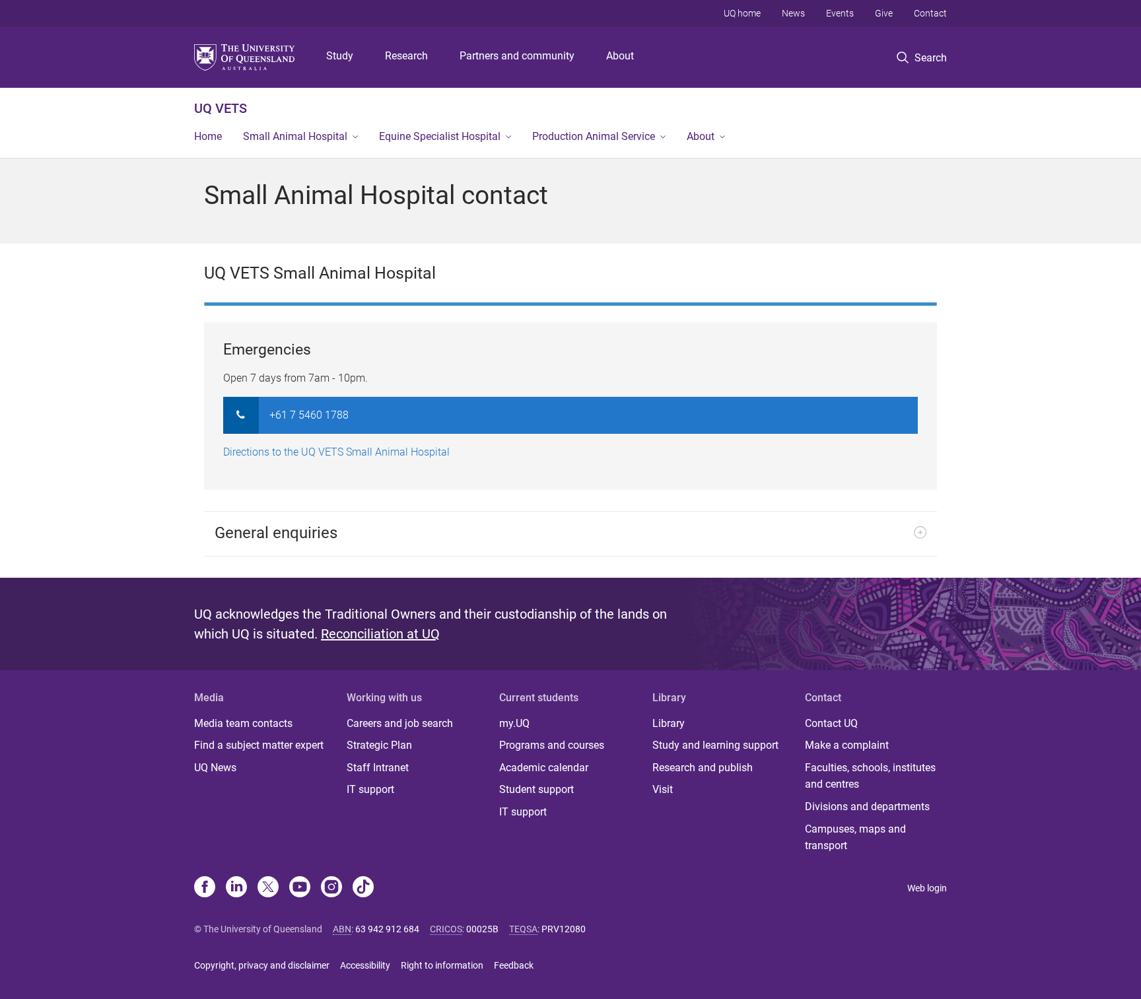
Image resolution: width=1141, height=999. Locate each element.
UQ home (742, 13)
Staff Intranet (378, 767)
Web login (927, 888)
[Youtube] (299, 888)
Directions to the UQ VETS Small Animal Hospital (336, 452)
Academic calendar (543, 767)
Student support (536, 789)
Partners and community (517, 56)
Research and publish (702, 767)
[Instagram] (331, 888)
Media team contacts (243, 723)
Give (884, 13)
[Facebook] (204, 888)
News (793, 13)
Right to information (442, 965)
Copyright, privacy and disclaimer (261, 965)
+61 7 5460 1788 (309, 415)
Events (840, 13)
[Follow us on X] (268, 888)
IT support (370, 789)
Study (339, 56)
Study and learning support (715, 745)
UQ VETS (220, 108)
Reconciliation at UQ (380, 634)
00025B (482, 929)
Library (668, 723)
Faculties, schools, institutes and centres (870, 776)
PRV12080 (563, 929)
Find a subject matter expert (259, 745)
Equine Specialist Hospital (440, 136)
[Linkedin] (236, 888)
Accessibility (365, 965)
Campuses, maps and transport (855, 837)
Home (208, 136)
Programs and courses (551, 745)
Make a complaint (847, 745)
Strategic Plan (379, 745)
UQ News (215, 767)
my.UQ (514, 723)
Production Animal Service (593, 136)
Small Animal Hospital (295, 136)
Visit (662, 789)
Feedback (514, 965)
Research (406, 56)
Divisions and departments (867, 806)
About (620, 56)
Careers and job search (400, 723)
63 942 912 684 (387, 929)
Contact (930, 13)
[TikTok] (363, 888)
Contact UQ (831, 723)
